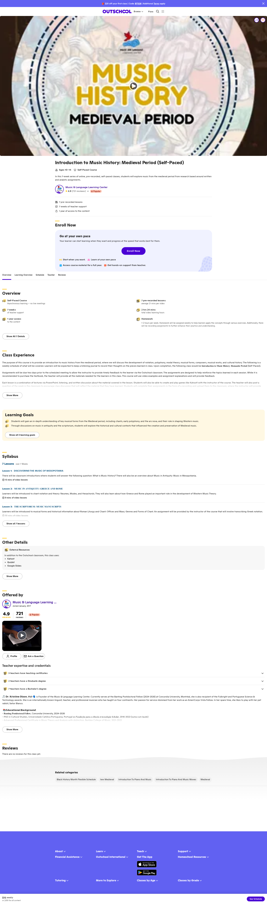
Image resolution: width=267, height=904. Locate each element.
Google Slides (14, 565)
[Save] (263, 20)
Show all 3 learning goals (22, 434)
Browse (137, 11)
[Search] (157, 11)
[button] (133, 673)
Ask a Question (36, 656)
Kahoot (10, 558)
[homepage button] (117, 11)
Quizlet (11, 562)
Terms (156, 3)
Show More (12, 395)
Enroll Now (133, 251)
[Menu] (162, 11)
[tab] (6, 275)
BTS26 (138, 3)
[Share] (256, 20)
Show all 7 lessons (15, 523)
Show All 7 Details (15, 336)
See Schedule (256, 899)
